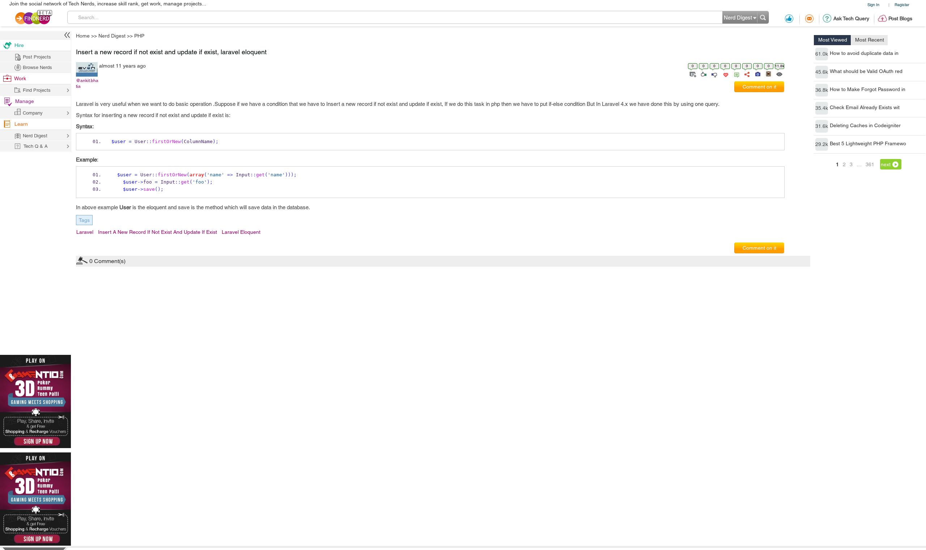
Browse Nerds (37, 67)
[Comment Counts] (735, 73)
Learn (21, 124)
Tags (84, 220)
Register (902, 4)
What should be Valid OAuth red (866, 71)
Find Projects (37, 90)
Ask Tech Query (851, 18)
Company (33, 113)
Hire (19, 45)
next (886, 164)
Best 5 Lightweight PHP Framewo (868, 143)
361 (870, 164)
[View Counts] (778, 73)
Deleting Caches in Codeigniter (865, 125)
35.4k (821, 108)
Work (20, 78)
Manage (24, 101)
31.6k (821, 126)
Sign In (873, 4)
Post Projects (37, 57)
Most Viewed (832, 40)
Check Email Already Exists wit (865, 107)
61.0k (821, 54)
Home (83, 36)
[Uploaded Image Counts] (757, 73)
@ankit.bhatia (87, 83)
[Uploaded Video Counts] (768, 73)
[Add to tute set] (692, 73)
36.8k (821, 90)
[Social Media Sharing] (746, 73)
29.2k (821, 144)
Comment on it (759, 87)
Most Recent (869, 40)
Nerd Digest (112, 36)
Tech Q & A (36, 146)
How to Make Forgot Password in (867, 89)
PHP (139, 36)
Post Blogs (900, 18)
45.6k (821, 72)
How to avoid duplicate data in (864, 53)
